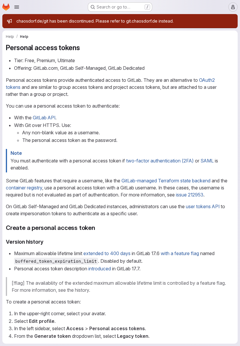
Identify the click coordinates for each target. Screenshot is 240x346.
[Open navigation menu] (16, 7)
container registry (24, 188)
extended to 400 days (107, 253)
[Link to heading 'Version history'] (46, 242)
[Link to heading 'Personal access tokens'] (84, 47)
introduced (99, 269)
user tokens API (203, 206)
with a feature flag (180, 253)
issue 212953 (189, 195)
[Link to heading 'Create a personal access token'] (98, 227)
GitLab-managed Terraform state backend (165, 181)
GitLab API (44, 118)
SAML (207, 161)
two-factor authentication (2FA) (160, 161)
